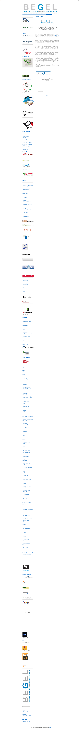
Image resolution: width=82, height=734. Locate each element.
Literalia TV (24, 483)
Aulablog (23, 375)
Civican (23, 415)
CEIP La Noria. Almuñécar (26, 336)
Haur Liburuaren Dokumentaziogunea (27, 464)
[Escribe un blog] (39, 91)
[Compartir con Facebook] (41, 91)
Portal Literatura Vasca (25, 520)
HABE (23, 287)
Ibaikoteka (23, 196)
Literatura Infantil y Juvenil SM (26, 486)
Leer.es (23, 340)
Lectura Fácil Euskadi (25, 475)
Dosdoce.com (24, 432)
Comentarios (25, 666)
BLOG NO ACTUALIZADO (26, 721)
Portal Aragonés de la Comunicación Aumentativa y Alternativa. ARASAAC (27, 518)
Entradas (25, 665)
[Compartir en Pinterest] (42, 91)
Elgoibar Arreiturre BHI (25, 192)
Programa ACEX (57, 35)
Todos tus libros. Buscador (26, 543)
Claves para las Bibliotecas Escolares (27, 416)
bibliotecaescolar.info (25, 325)
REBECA (23, 291)
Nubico (23, 499)
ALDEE (23, 370)
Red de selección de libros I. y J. (27, 528)
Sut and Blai (24, 535)
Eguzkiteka (24, 190)
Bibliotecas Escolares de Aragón (26, 396)
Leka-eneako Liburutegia (25, 208)
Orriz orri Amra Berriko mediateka (27, 215)
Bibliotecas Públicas (25, 398)
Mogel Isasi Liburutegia (25, 213)
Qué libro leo (24, 524)
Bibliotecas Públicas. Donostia (26, 400)
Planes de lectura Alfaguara (26, 515)
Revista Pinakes (24, 531)
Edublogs (23, 435)
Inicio (47, 95)
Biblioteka (23, 329)
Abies (23, 367)
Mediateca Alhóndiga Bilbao (26, 490)
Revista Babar (24, 529)
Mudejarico (23, 495)
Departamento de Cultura (25, 424)
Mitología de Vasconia (25, 494)
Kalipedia (23, 471)
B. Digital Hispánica (25, 378)
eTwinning (23, 447)
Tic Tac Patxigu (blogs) (25, 539)
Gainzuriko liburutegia (25, 193)
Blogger (50, 727)
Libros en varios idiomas (25, 482)
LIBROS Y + (24, 710)
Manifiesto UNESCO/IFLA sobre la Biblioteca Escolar (27, 143)
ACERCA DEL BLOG (25, 714)
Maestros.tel (24, 556)
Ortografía (23, 504)
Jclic (23, 468)
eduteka (23, 439)
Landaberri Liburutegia (25, 205)
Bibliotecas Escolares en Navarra (27, 397)
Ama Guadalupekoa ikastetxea (26, 321)
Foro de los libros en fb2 (25, 456)
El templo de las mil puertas (26, 442)
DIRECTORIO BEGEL (25, 711)
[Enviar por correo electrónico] (38, 91)
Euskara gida (24, 453)
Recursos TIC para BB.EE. (26, 525)
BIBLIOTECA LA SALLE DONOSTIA (27, 185)
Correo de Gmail (24, 420)
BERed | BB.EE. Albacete (26, 383)
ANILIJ (23, 371)
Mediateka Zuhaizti (25, 212)
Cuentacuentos (24, 423)
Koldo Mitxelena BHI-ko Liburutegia (27, 204)
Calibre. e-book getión (25, 407)
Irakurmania (24, 200)
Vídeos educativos (25, 547)
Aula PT (23, 374)
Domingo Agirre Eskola (25, 189)
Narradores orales (24, 498)
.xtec (23, 318)
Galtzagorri (23, 459)
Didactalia (23, 428)
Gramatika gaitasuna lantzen (26, 463)
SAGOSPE (24, 532)
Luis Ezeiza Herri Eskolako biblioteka (27, 209)
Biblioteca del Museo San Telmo (26, 387)
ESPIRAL (23, 446)
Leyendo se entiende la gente (26, 479)
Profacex (23, 521)
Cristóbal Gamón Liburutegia (26, 188)
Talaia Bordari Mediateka (25, 216)
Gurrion (23, 337)
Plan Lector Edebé (25, 514)
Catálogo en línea (24, 410)
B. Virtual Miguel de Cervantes (26, 379)
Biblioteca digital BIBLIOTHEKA (26, 388)
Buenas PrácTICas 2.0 (25, 406)
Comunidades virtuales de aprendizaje (27, 419)
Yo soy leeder (24, 548)
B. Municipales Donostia (25, 280)
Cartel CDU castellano (25, 136)
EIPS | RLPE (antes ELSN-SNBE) (27, 283)
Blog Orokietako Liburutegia (26, 186)
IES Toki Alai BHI (24, 197)
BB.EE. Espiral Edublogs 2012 (26, 322)
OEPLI (23, 501)
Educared (23, 438)
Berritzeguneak (24, 384)
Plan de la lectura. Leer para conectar (27, 509)
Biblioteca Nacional (25, 284)
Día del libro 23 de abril (25, 427)
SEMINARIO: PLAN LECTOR (26, 715)
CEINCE (23, 411)
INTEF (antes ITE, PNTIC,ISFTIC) (27, 467)
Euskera (23, 455)
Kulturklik (23, 472)
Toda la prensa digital (25, 540)
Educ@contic (24, 436)
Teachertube (24, 536)
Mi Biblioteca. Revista (25, 491)
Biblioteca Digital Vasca (25, 393)
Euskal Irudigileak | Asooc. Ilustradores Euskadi (26, 450)
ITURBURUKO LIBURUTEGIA (26, 201)
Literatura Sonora (24, 487)
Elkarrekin (23, 443)
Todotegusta (24, 544)
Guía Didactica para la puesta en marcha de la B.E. (27, 139)
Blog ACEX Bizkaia (25, 332)
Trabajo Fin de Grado (25, 149)
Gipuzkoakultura (24, 460)
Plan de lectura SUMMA (25, 341)
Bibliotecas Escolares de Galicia (26, 328)
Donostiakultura (24, 431)
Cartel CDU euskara (25, 137)
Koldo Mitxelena (24, 288)
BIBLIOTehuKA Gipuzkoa (25, 401)
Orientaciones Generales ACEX (26, 146)
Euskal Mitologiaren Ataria (26, 452)
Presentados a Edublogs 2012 (26, 554)
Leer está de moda (25, 476)
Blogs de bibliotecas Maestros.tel (27, 333)
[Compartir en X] (40, 91)
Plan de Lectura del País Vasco (26, 510)
